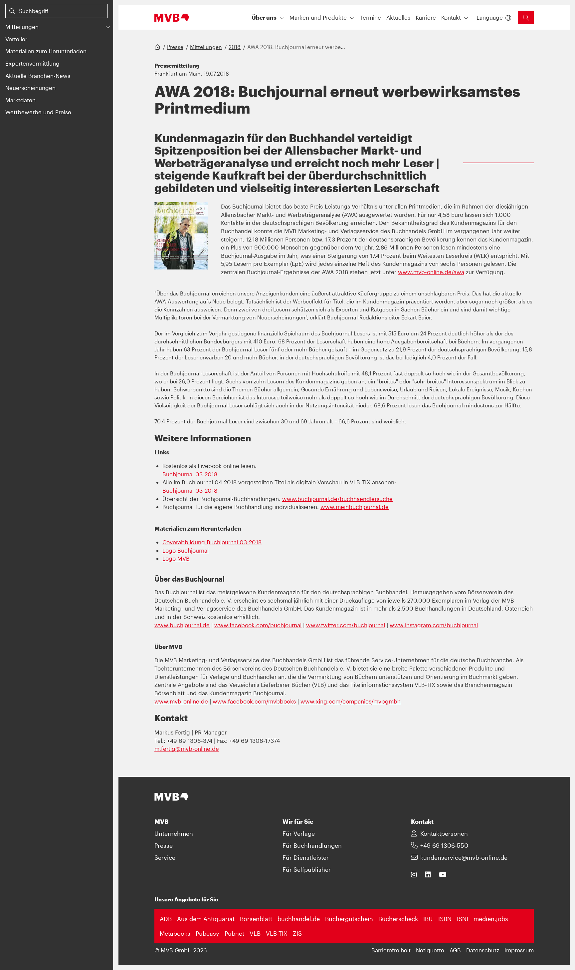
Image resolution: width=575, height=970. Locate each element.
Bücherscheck (398, 918)
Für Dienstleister (306, 857)
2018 (235, 47)
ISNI (462, 918)
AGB (455, 950)
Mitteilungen (206, 47)
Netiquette (430, 950)
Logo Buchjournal (185, 550)
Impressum (519, 950)
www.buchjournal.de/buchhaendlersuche (337, 498)
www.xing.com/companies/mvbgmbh (350, 701)
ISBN (445, 918)
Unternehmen (173, 833)
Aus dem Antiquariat (206, 918)
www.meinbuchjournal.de (354, 506)
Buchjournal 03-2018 (189, 474)
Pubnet (234, 933)
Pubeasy (207, 933)
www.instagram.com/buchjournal (434, 625)
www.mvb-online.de (181, 701)
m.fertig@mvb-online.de (186, 748)
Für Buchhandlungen (312, 845)
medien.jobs (491, 918)
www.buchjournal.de (182, 625)
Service (164, 857)
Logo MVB (176, 558)
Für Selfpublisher (307, 869)
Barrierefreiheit (391, 950)
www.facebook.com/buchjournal (257, 625)
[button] (51, 27)
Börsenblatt (256, 918)
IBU (428, 918)
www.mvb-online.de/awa (431, 271)
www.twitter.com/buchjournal (345, 625)
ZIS (297, 933)
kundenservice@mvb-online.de (463, 857)
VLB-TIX (277, 933)
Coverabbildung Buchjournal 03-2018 (212, 542)
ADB (166, 918)
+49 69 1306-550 (444, 845)
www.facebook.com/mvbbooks (254, 701)
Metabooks (175, 933)
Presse (175, 47)
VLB (255, 933)
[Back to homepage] (171, 18)
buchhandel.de (299, 918)
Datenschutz (482, 950)
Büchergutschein (349, 918)
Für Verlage (299, 833)
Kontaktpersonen (444, 833)
